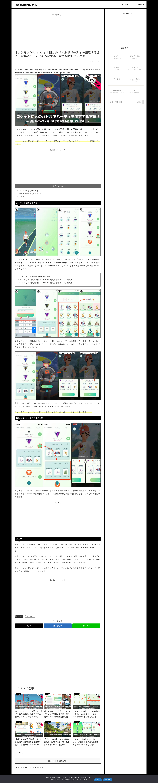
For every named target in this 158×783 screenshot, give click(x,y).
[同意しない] (155, 779)
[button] (142, 100)
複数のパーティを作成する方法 (31, 194)
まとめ (21, 196)
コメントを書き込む (57, 761)
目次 (55, 186)
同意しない (107, 780)
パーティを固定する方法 (28, 191)
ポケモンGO (31, 616)
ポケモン (20, 616)
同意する (98, 780)
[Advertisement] (58, 31)
